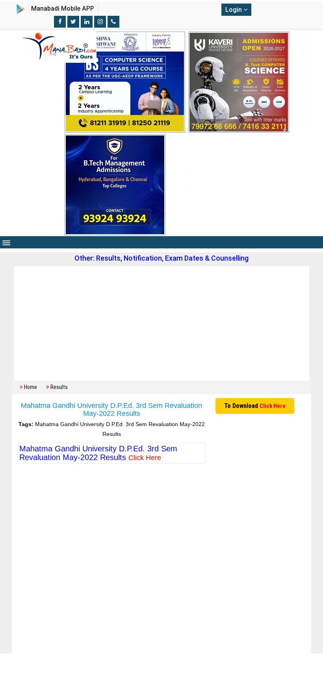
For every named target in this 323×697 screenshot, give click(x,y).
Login (234, 9)
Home (30, 387)
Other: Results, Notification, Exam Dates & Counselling (161, 258)
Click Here (273, 406)
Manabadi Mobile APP (62, 8)
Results (59, 387)
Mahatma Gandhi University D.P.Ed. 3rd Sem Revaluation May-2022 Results (98, 453)
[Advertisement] (161, 323)
